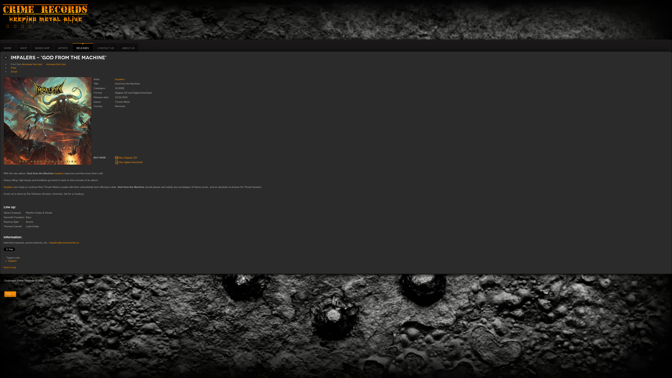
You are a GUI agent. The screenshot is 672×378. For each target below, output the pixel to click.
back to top (10, 267)
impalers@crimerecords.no (64, 242)
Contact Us (106, 48)
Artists (63, 48)
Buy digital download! (130, 162)
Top (8, 294)
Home (7, 48)
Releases (82, 48)
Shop (23, 48)
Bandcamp (42, 48)
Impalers (120, 79)
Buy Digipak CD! (127, 157)
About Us (128, 48)
